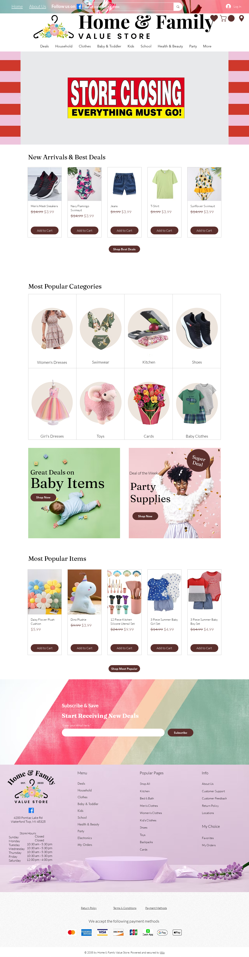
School (82, 818)
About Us (207, 784)
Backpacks (146, 842)
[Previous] (21, 98)
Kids (80, 811)
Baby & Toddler (88, 804)
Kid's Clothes (148, 820)
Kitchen (145, 791)
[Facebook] (79, 6)
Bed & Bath (147, 798)
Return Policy (210, 806)
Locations (208, 813)
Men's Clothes (149, 806)
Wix (162, 952)
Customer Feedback (214, 798)
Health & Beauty (88, 824)
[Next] (228, 98)
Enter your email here (75, 725)
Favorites (208, 838)
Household (85, 790)
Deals (81, 784)
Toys (142, 835)
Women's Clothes (151, 813)
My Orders (85, 845)
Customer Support (213, 791)
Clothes (82, 797)
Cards (143, 849)
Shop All (145, 784)
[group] (124, 202)
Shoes (143, 827)
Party (81, 831)
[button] (228, 18)
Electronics (85, 838)
